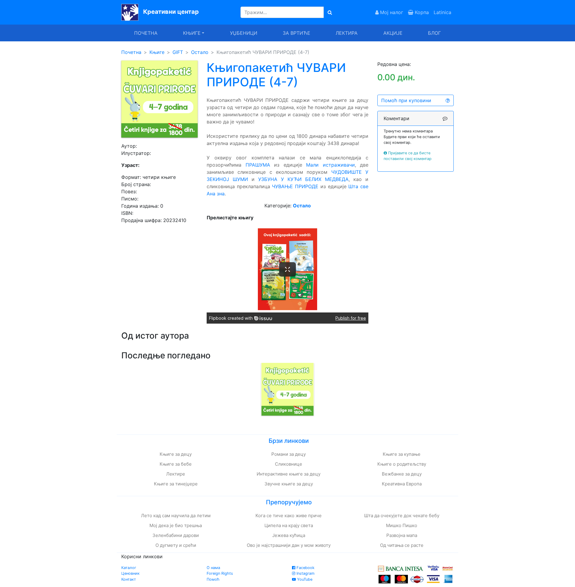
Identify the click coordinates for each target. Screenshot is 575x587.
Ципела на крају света (288, 525)
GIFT (177, 52)
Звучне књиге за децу (288, 484)
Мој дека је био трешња (175, 525)
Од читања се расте (401, 545)
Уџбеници (243, 33)
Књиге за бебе (176, 464)
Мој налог (391, 12)
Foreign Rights (220, 573)
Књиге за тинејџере (176, 484)
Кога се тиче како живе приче (288, 515)
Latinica (442, 12)
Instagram (304, 573)
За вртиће (296, 33)
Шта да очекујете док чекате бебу (401, 515)
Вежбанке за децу (402, 474)
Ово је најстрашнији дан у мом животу (289, 545)
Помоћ (213, 579)
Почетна (146, 33)
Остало (199, 52)
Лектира (347, 33)
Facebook (304, 567)
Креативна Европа (402, 484)
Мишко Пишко (401, 525)
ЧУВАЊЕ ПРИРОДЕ (295, 186)
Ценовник (130, 573)
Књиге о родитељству (401, 464)
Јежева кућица (288, 535)
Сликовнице (288, 464)
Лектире (175, 474)
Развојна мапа (401, 535)
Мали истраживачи (330, 165)
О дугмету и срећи (175, 545)
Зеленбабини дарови (175, 535)
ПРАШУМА (258, 165)
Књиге (156, 52)
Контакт (128, 579)
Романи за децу (288, 454)
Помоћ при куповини (406, 100)
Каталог (128, 567)
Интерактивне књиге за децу (288, 474)
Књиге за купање (401, 454)
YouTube (304, 579)
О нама (213, 567)
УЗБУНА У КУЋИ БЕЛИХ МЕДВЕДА (303, 179)
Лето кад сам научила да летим (176, 515)
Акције (392, 33)
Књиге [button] (192, 33)
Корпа (421, 12)
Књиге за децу (176, 454)
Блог (434, 33)
